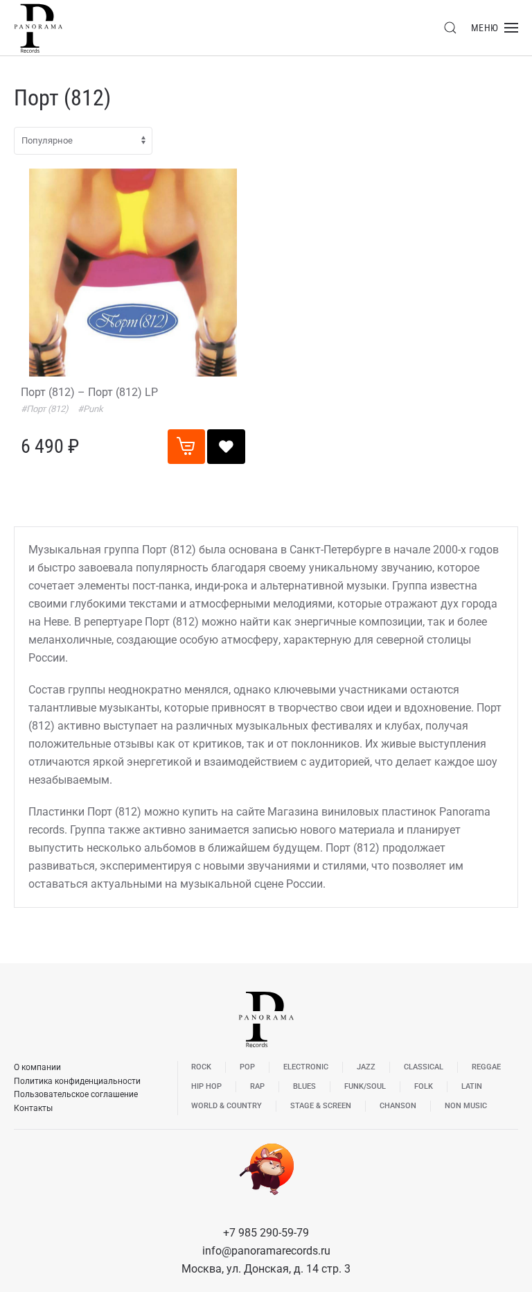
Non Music (466, 1105)
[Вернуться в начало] (38, 27)
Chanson (398, 1105)
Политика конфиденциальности (77, 1081)
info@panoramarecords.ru (266, 1250)
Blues (304, 1086)
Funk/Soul (365, 1086)
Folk (423, 1086)
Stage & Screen (320, 1105)
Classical (423, 1066)
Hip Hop (206, 1086)
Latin (471, 1086)
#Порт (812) (46, 409)
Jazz (366, 1066)
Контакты (33, 1108)
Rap (257, 1086)
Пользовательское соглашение (76, 1094)
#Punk (90, 409)
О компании (37, 1067)
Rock (201, 1066)
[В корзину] (186, 446)
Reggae (486, 1066)
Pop (247, 1066)
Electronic (305, 1066)
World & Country (226, 1105)
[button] (450, 27)
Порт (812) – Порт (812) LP (89, 392)
